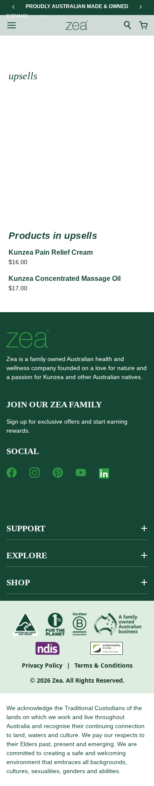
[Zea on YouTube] (81, 472)
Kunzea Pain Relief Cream (51, 252)
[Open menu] (11, 25)
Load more (77, 197)
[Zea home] (77, 25)
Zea (57, 680)
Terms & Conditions (103, 665)
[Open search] (128, 25)
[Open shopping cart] (143, 25)
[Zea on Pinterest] (58, 472)
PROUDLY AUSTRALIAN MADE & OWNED (77, 6)
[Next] (140, 7)
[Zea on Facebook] (11, 472)
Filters (38, 127)
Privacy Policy (42, 665)
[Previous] (14, 7)
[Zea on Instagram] (35, 472)
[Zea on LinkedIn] (104, 475)
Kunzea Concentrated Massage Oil (65, 278)
